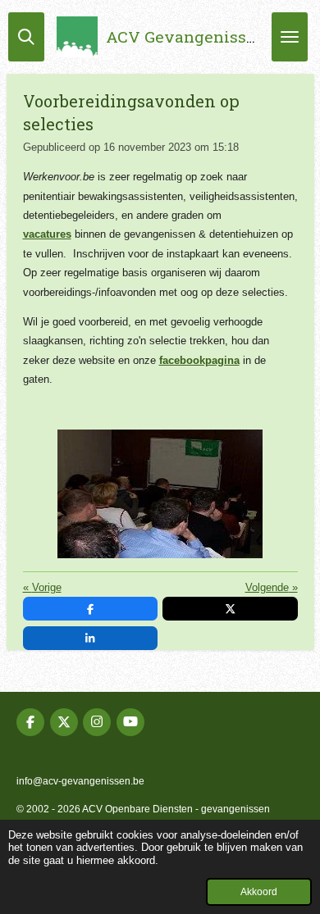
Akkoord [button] (258, 891)
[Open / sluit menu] (290, 36)
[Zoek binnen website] (26, 36)
